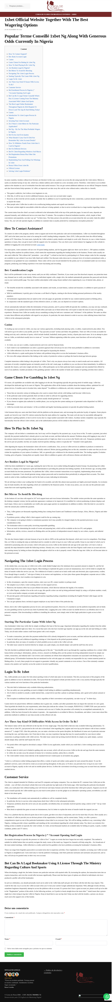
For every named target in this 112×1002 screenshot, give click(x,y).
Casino (11, 59)
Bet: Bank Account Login (17, 57)
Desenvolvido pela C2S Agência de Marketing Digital (23, 997)
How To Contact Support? (18, 54)
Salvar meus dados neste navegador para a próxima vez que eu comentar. (29, 948)
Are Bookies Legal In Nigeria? (19, 68)
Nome (7, 939)
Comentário (10, 917)
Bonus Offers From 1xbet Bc (19, 165)
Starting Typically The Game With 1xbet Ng (24, 76)
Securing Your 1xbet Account (19, 121)
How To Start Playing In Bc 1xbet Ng (22, 65)
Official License (14, 168)
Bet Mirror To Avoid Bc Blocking (20, 71)
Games (11, 112)
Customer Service (15, 87)
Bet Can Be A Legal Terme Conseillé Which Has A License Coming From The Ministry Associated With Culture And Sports (24, 98)
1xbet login (41, 245)
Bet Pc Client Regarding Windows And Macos (25, 152)
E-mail (59, 939)
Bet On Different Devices (17, 149)
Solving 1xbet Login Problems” (20, 171)
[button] (106, 996)
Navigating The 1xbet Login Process (21, 73)
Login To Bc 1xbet (15, 79)
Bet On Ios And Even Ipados (19, 135)
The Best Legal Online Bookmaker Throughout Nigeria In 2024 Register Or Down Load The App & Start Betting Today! (24, 107)
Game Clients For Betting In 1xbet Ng (22, 62)
